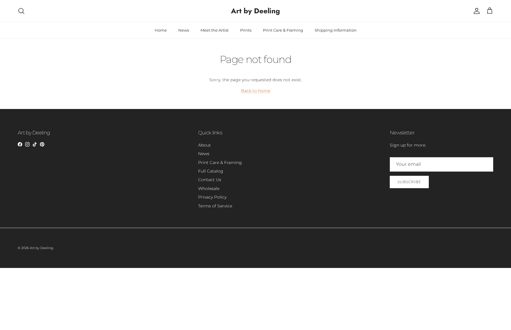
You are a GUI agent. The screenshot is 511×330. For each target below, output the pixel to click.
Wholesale (208, 188)
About (204, 145)
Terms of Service (215, 206)
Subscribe (409, 182)
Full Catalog (210, 171)
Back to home (255, 90)
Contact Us (209, 179)
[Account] (475, 10)
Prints (245, 30)
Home (161, 30)
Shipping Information (336, 30)
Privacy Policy (212, 197)
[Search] (21, 10)
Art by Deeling (41, 248)
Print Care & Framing (283, 30)
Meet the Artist (214, 30)
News (183, 30)
